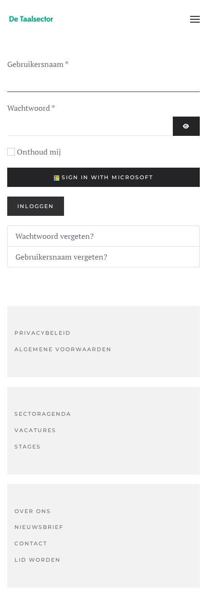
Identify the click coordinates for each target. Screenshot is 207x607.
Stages (27, 446)
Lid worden (37, 559)
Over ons (32, 511)
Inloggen (35, 206)
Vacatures (35, 430)
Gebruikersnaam (37, 64)
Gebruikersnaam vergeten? (61, 256)
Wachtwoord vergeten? (54, 236)
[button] (195, 19)
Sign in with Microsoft (106, 177)
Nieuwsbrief (39, 527)
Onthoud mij (39, 151)
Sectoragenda (42, 413)
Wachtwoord (31, 108)
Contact (30, 543)
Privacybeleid (42, 333)
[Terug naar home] (31, 19)
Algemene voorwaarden (63, 349)
